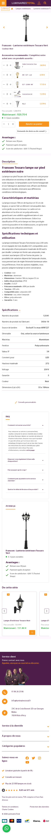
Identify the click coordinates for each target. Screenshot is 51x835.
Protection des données (39, 807)
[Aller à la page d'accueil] (24, 3)
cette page (30, 450)
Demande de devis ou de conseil (31, 131)
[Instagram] (39, 759)
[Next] (47, 27)
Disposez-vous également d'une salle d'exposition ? (21, 460)
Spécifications (10, 310)
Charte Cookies (8, 810)
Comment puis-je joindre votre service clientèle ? (22, 480)
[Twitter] (33, 759)
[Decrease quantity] (4, 124)
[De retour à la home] (13, 9)
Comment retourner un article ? (19, 425)
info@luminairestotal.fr (21, 701)
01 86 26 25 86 (18, 692)
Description (8, 161)
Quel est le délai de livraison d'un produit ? (23, 489)
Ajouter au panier (34, 124)
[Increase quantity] (13, 124)
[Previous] (4, 27)
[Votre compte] (39, 3)
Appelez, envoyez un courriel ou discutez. (20, 663)
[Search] (45, 3)
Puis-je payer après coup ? (17, 470)
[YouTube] (27, 763)
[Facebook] (27, 759)
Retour (6, 9)
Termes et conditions (10, 807)
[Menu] (3, 3)
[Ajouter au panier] (32, 632)
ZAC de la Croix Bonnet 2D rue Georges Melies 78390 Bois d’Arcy (28, 712)
